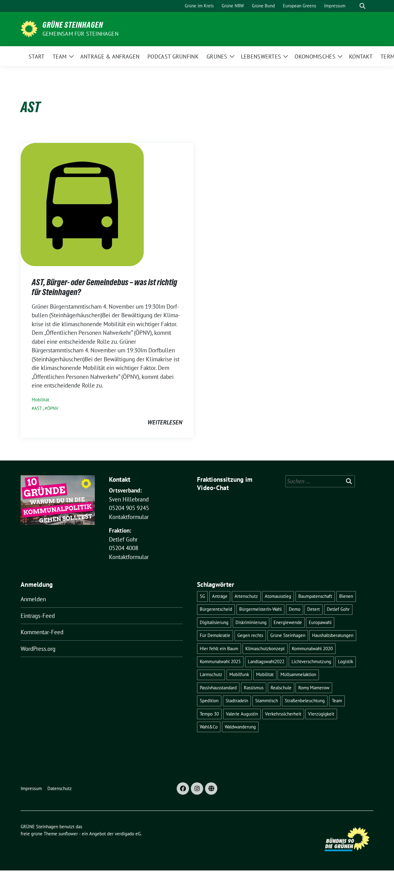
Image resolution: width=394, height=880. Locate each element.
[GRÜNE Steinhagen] (29, 28)
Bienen (346, 596)
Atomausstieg (278, 596)
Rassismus (253, 688)
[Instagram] (197, 788)
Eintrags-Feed (38, 615)
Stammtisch (266, 701)
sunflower (68, 834)
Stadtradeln (237, 701)
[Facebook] (183, 788)
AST (38, 408)
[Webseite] (211, 788)
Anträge (219, 596)
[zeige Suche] (362, 6)
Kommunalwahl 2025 (220, 661)
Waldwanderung (240, 727)
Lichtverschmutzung (311, 661)
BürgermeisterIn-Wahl (260, 609)
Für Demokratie (215, 635)
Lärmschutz (211, 674)
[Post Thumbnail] (82, 204)
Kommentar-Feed (42, 632)
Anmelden (33, 599)
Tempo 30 (209, 714)
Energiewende (288, 622)
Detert (313, 609)
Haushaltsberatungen (332, 635)
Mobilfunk (239, 674)
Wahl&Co (209, 727)
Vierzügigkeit (321, 714)
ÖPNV (52, 408)
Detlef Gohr (338, 609)
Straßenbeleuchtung (305, 701)
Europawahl (320, 622)
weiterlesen (164, 422)
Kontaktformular (129, 517)
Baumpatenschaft (315, 596)
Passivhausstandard (218, 688)
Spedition (209, 701)
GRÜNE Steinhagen (72, 25)
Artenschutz (246, 596)
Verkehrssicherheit (283, 714)
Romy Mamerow (313, 688)
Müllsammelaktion (298, 674)
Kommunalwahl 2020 (312, 648)
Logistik (345, 661)
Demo (294, 609)
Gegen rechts (250, 635)
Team (337, 701)
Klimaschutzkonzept (265, 648)
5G (202, 596)
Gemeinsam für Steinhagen (80, 33)
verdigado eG (128, 834)
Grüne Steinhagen (287, 635)
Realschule (281, 688)
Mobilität (40, 400)
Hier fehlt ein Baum (219, 648)
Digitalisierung (214, 622)
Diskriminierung (251, 622)
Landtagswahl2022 (266, 661)
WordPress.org (38, 648)
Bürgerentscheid (216, 609)
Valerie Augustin (242, 714)
